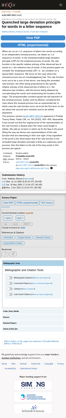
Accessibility (10, 368)
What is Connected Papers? (41, 283)
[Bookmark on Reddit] (13, 254)
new (5, 224)
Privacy (60, 363)
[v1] (3, 181)
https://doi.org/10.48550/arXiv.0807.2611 (32, 168)
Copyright (49, 363)
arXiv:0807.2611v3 (26, 165)
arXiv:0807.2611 (22, 162)
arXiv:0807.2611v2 (33, 116)
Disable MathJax (51, 341)
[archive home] (8, 5)
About (4, 363)
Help (13, 363)
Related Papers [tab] (10, 323)
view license (6, 207)
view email (28, 179)
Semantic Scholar (43, 237)
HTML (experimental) (33, 45)
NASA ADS (8, 237)
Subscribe (35, 363)
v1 (23, 19)
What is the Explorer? (42, 278)
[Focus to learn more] (51, 168)
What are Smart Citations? (42, 294)
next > (20, 218)
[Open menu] (60, 5)
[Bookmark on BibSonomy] (5, 254)
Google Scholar (24, 237)
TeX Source (47, 202)
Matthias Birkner (8, 32)
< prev (7, 218)
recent (15, 224)
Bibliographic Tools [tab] (11, 263)
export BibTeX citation (13, 243)
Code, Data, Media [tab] (11, 311)
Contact (23, 363)
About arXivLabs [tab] (10, 329)
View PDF (33, 37)
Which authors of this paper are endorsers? (23, 341)
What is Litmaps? (28, 289)
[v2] (3, 185)
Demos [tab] (6, 317)
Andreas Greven (23, 32)
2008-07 (26, 224)
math (23, 228)
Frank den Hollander (39, 32)
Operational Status (28, 368)
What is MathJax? (13, 343)
